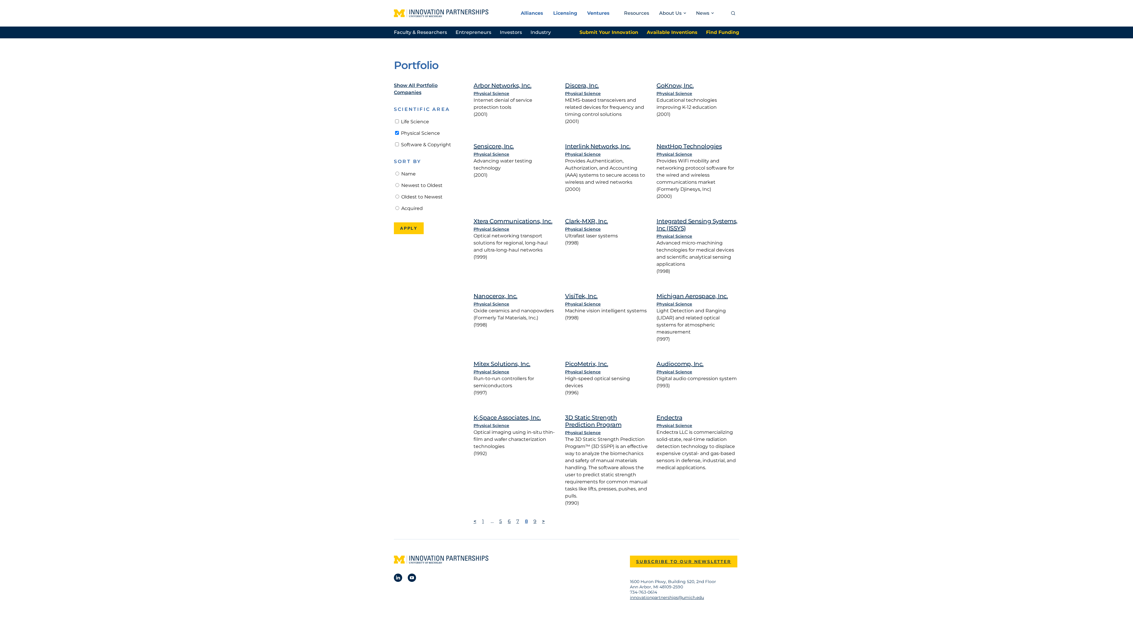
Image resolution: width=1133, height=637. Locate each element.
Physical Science (420, 133)
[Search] (733, 13)
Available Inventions (672, 32)
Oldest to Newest (421, 197)
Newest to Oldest (421, 185)
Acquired (411, 208)
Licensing (565, 13)
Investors (511, 32)
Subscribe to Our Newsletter (683, 561)
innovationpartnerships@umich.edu (667, 597)
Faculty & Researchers (420, 32)
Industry (541, 32)
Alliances (532, 13)
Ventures (598, 13)
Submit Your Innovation (608, 32)
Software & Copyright (425, 144)
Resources (636, 13)
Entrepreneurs (473, 32)
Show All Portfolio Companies (416, 89)
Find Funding (722, 32)
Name (408, 174)
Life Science (414, 121)
